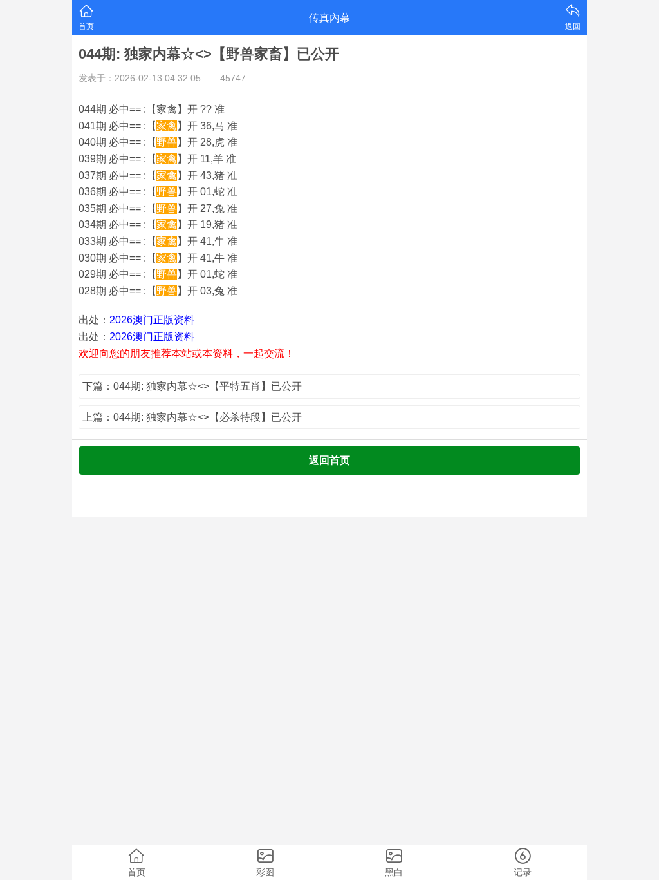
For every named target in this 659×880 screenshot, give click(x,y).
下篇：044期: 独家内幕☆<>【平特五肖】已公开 (192, 386)
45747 (233, 78)
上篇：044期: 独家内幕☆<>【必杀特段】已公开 (192, 417)
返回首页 (329, 460)
